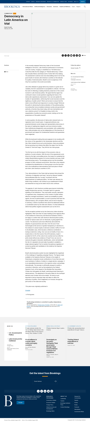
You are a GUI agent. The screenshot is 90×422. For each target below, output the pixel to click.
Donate (83, 1)
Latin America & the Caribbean (78, 82)
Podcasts (76, 407)
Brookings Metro (50, 411)
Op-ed (14, 13)
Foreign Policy (74, 89)
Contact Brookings (64, 407)
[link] (16, 334)
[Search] (85, 6)
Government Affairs (79, 411)
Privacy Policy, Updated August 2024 (12, 420)
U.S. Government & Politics (77, 76)
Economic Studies (50, 402)
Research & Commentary (53, 1)
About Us (76, 1)
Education (49, 6)
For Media (70, 1)
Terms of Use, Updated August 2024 (30, 420)
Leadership (63, 398)
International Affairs (28, 6)
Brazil (72, 85)
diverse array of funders (44, 305)
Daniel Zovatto (8, 27)
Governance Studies (51, 400)
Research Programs (41, 1)
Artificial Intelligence (39, 6)
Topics (73, 6)
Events (33, 1)
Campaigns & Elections (76, 79)
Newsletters (63, 1)
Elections (55, 6)
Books (76, 404)
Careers (62, 401)
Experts (28, 1)
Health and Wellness (65, 6)
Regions (78, 6)
